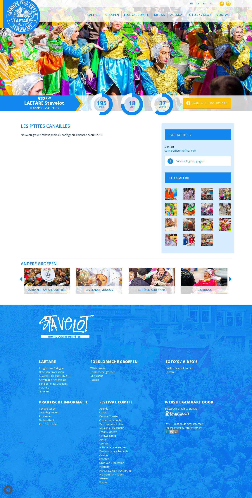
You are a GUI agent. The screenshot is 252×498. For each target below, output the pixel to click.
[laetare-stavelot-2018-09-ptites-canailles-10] (207, 194)
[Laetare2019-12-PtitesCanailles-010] (171, 224)
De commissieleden (111, 424)
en (204, 3)
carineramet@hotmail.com (180, 150)
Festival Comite (136, 15)
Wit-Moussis (97, 368)
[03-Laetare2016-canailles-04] (189, 240)
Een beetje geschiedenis (53, 383)
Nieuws (159, 15)
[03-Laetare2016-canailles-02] (225, 224)
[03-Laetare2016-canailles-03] (171, 240)
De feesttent (46, 420)
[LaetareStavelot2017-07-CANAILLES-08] (189, 209)
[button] (8, 490)
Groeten (44, 391)
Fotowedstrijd (107, 435)
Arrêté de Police (48, 424)
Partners (44, 387)
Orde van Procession (51, 372)
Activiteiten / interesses (53, 379)
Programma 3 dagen (51, 368)
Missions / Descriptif (111, 428)
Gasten (94, 379)
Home (103, 439)
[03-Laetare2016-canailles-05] (207, 240)
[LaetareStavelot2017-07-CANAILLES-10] (207, 209)
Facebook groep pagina (190, 161)
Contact (224, 15)
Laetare (94, 15)
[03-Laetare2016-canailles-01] (207, 224)
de (197, 3)
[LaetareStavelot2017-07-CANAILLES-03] (171, 209)
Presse (103, 482)
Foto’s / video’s (199, 15)
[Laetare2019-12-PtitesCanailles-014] (189, 224)
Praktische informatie (209, 103)
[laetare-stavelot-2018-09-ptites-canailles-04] (189, 194)
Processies (45, 416)
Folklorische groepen (102, 372)
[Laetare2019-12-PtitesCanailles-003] (225, 209)
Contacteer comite (110, 420)
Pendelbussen (47, 408)
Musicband (96, 376)
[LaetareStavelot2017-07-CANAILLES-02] (225, 194)
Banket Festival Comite (179, 368)
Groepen (112, 15)
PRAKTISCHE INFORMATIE (55, 376)
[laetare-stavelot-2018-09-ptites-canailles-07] (171, 194)
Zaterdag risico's (49, 412)
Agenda (176, 15)
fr (191, 3)
